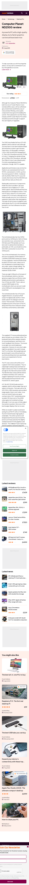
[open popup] (24, 87)
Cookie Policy (9, 441)
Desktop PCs (20, 19)
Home (3, 19)
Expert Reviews (7, 13)
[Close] (25, 428)
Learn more (5, 69)
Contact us (5, 845)
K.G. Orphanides (10, 43)
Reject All (14, 450)
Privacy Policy (15, 878)
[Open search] (22, 13)
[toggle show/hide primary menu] (26, 13)
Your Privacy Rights (14, 446)
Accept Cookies (14, 454)
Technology (11, 19)
